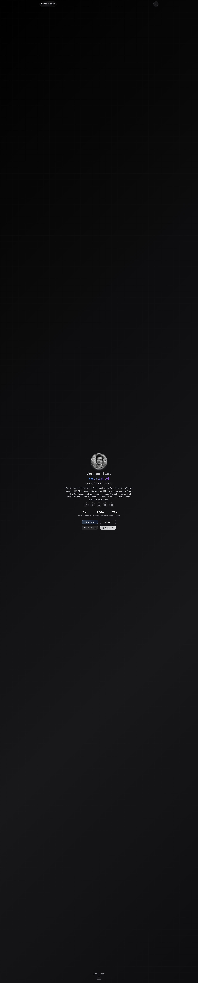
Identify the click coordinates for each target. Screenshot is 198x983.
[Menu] (155, 3)
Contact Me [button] (109, 528)
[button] (90, 522)
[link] (86, 504)
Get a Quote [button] (90, 528)
